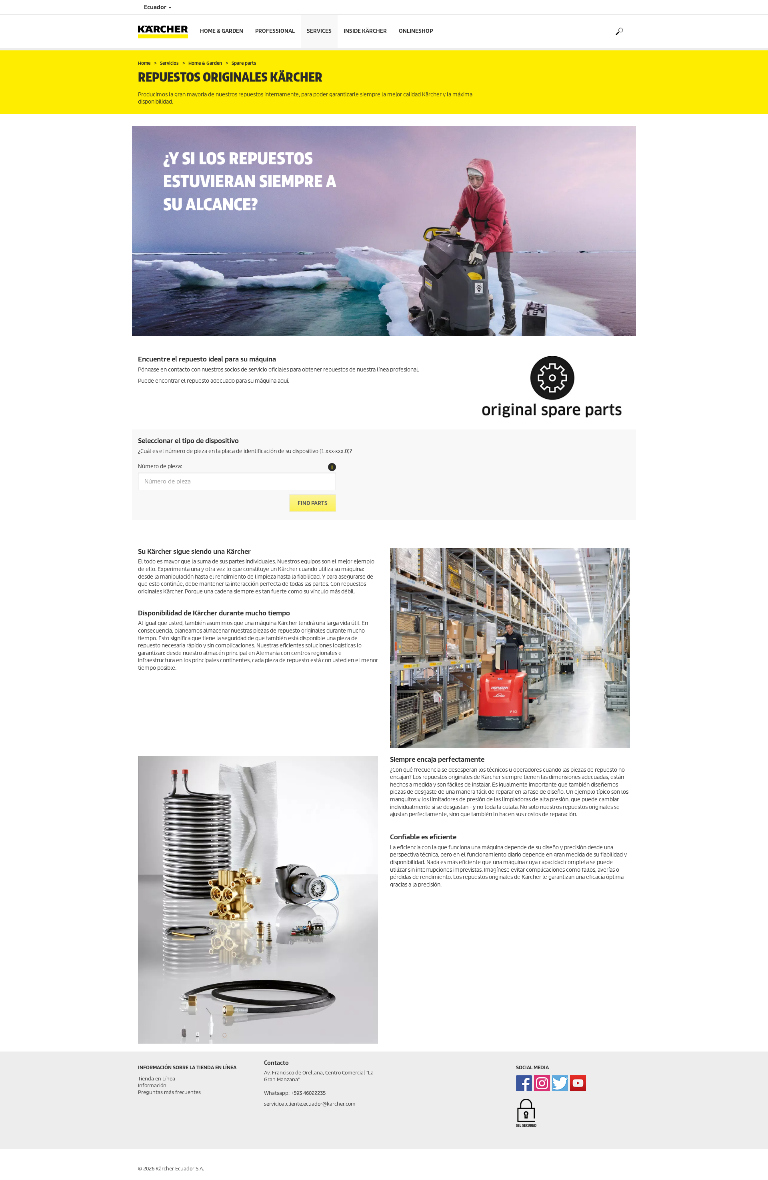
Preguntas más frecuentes (169, 1092)
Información (152, 1085)
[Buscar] (619, 31)
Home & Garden (221, 31)
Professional (275, 31)
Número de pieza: (160, 466)
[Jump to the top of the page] (748, 1164)
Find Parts (313, 503)
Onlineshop (416, 31)
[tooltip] (332, 467)
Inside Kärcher (365, 31)
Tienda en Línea (156, 1079)
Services (319, 31)
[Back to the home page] (166, 31)
